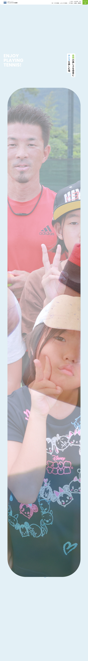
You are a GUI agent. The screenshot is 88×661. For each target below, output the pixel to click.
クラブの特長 (56, 3)
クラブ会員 (71, 3)
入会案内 (75, 3)
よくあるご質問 (76, 1)
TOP (52, 3)
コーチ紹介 (71, 1)
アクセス (80, 1)
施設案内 (79, 3)
